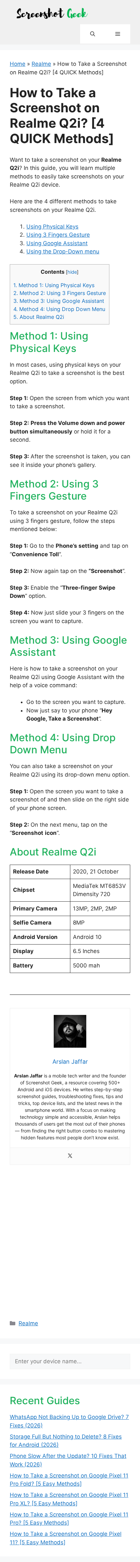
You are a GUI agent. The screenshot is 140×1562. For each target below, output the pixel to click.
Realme (41, 64)
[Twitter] (70, 1156)
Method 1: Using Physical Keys (53, 285)
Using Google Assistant (57, 243)
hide (72, 272)
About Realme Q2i (38, 317)
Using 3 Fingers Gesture (58, 234)
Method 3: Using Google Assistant (58, 301)
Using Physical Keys (52, 226)
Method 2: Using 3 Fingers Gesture (59, 293)
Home (17, 64)
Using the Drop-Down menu (62, 251)
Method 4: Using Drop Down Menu (59, 309)
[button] (92, 34)
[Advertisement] (70, 1238)
